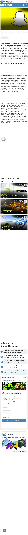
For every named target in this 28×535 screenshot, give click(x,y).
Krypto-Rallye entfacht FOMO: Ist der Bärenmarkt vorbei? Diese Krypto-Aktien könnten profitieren (13, 393)
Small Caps (4, 37)
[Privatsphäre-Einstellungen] (4, 530)
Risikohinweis (17, 428)
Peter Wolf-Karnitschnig (18, 200)
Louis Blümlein (20, 216)
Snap (9, 42)
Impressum (12, 428)
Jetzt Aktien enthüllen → (14, 420)
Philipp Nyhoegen (19, 184)
